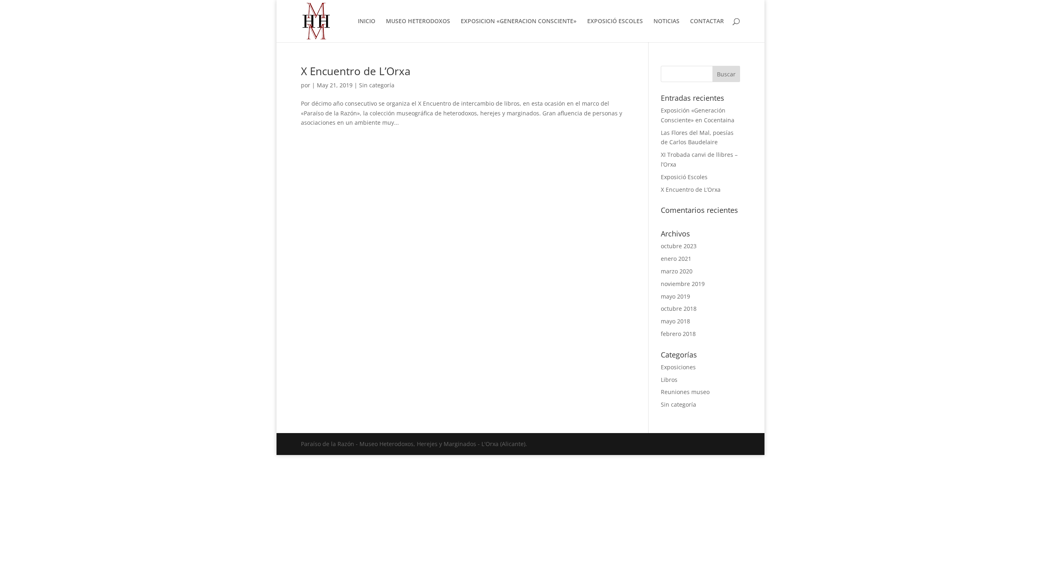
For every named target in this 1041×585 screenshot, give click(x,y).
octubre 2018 (679, 308)
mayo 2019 (675, 296)
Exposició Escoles (684, 177)
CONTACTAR (707, 21)
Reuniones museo (685, 392)
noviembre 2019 (683, 284)
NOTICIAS (666, 21)
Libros (669, 380)
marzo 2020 (677, 271)
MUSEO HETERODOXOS (418, 21)
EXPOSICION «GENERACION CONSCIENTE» (519, 21)
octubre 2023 (679, 246)
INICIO (366, 21)
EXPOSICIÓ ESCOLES (615, 21)
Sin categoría (376, 85)
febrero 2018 (678, 334)
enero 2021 (676, 258)
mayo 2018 (675, 321)
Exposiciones (678, 367)
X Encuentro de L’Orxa (355, 71)
